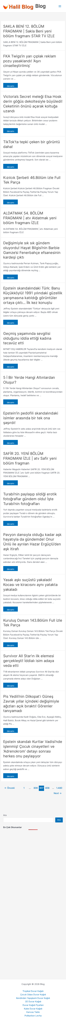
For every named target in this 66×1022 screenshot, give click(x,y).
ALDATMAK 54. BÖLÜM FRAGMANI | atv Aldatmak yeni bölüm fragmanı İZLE (29, 218)
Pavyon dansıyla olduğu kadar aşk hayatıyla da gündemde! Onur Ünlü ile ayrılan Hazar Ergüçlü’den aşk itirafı (32, 541)
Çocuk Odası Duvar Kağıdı (33, 994)
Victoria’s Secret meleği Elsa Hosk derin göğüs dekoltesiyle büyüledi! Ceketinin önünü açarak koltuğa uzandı (32, 103)
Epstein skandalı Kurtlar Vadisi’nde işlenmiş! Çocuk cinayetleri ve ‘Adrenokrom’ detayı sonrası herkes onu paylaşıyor (32, 748)
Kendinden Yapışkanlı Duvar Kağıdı (33, 998)
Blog (40, 6)
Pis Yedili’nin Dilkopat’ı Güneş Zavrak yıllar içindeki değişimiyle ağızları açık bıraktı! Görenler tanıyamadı (31, 703)
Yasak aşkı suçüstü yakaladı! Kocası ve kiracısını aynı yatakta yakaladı (30, 585)
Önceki (9, 788)
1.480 (59, 788)
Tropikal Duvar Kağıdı (33, 991)
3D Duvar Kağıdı (33, 1001)
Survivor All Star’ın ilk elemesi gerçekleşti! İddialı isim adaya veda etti (28, 661)
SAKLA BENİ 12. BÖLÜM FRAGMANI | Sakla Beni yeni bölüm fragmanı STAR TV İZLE (29, 31)
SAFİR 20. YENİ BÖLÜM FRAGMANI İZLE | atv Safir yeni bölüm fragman (30, 458)
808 (47, 788)
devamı (10, 86)
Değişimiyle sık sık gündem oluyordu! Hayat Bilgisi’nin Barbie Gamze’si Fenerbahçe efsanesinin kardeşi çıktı (31, 250)
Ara (5, 815)
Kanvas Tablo (33, 1012)
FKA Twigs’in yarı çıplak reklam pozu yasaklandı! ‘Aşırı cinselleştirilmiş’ (29, 61)
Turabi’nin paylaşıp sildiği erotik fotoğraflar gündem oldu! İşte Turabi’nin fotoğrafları (30, 499)
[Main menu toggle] (60, 6)
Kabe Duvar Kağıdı (33, 1008)
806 (36, 788)
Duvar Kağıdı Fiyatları (33, 1005)
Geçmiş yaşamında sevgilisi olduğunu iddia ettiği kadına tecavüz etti (27, 338)
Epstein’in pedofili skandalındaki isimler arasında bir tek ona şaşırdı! (30, 418)
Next (58, 793)
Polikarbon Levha (33, 1015)
